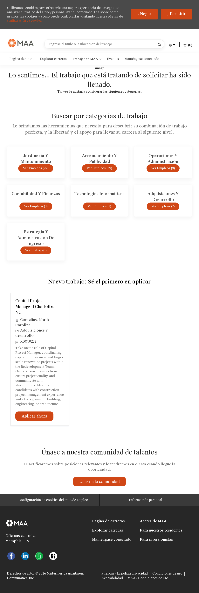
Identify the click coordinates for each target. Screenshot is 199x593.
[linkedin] (25, 555)
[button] (159, 44)
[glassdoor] (39, 555)
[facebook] (11, 555)
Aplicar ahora (37, 416)
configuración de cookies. (24, 20)
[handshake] (53, 555)
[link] (21, 43)
